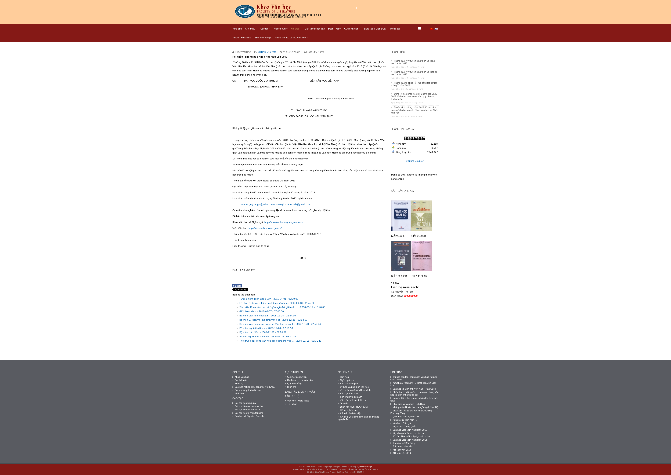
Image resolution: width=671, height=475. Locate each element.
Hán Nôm (344, 377)
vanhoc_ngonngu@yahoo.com (258, 204)
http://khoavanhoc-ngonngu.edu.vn (283, 222)
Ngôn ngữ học (347, 380)
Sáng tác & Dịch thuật (375, 28)
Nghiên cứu (280, 28)
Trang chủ (237, 28)
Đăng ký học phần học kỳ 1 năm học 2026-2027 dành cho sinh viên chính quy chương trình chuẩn (414, 96)
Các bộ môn (241, 380)
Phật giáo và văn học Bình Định (409, 404)
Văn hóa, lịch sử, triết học (353, 400)
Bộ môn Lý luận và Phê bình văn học (260, 319)
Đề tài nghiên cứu (349, 410)
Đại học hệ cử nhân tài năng (249, 413)
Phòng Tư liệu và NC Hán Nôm (290, 37)
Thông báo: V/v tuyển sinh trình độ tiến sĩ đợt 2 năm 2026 (413, 62)
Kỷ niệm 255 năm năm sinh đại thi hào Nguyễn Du (358, 418)
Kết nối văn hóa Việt (350, 413)
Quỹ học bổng (294, 383)
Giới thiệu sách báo (315, 28)
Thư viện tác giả (263, 37)
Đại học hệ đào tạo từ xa (247, 409)
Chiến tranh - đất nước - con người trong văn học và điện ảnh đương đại (414, 393)
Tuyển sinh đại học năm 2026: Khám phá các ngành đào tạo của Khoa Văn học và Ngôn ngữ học (414, 110)
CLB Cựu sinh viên (296, 377)
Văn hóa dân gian (349, 383)
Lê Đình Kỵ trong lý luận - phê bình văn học (263, 303)
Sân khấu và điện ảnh (351, 397)
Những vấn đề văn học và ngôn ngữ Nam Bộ (415, 407)
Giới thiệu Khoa (248, 311)
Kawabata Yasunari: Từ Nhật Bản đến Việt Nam (413, 384)
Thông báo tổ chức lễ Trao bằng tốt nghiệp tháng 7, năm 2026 (414, 84)
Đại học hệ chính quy (245, 403)
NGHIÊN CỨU (345, 372)
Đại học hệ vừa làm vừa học (249, 406)
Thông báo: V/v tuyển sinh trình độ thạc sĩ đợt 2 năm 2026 (414, 73)
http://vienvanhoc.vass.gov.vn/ (265, 228)
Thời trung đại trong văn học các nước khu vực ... (267, 340)
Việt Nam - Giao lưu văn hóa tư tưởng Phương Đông (411, 412)
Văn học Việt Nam (349, 393)
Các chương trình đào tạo (248, 390)
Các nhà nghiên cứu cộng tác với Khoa (255, 387)
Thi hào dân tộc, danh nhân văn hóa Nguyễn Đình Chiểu (413, 378)
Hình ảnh (239, 393)
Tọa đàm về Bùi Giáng (404, 443)
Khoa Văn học (242, 377)
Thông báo (395, 28)
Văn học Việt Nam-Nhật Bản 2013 (410, 440)
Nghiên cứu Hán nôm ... (405, 420)
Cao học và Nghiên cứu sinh (249, 416)
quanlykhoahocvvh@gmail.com (293, 204)
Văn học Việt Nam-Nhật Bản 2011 (410, 430)
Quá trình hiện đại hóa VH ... (407, 416)
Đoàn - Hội (333, 28)
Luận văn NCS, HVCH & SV (354, 406)
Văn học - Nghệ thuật (298, 400)
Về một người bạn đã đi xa (254, 336)
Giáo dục (344, 403)
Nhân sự (239, 383)
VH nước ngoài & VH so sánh (355, 390)
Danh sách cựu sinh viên (300, 380)
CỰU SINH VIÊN (294, 372)
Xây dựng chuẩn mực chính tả (408, 433)
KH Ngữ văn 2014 (402, 453)
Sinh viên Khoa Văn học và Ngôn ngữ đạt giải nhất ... (269, 307)
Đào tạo (264, 28)
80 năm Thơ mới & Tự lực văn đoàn (411, 436)
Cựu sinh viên (351, 28)
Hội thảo (295, 28)
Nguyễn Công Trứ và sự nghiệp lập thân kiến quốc (414, 399)
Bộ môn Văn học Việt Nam (254, 315)
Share (237, 285)
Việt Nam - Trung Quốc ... (406, 426)
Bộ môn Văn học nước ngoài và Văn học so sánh (266, 324)
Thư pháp (292, 404)
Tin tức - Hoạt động (241, 37)
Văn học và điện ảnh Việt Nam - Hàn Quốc (414, 389)
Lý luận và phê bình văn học (354, 387)
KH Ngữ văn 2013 (267, 52)
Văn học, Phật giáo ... (404, 423)
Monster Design (365, 467)
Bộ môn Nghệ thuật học (252, 328)
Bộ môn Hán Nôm (249, 332)
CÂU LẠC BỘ (292, 396)
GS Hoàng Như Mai (403, 446)
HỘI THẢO (396, 372)
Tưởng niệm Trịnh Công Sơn (255, 298)
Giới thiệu (250, 28)
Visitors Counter (415, 160)
